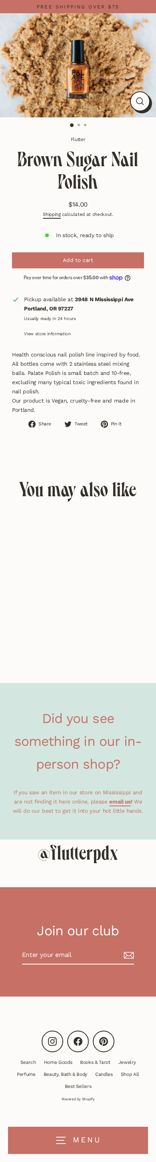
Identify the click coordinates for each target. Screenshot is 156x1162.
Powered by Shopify (78, 1099)
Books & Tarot (95, 1062)
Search (28, 1062)
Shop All (130, 1074)
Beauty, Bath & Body (66, 1074)
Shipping (51, 214)
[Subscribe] (127, 955)
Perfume (26, 1074)
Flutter (78, 139)
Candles (104, 1074)
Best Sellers (78, 1086)
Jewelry (127, 1062)
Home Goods (58, 1062)
